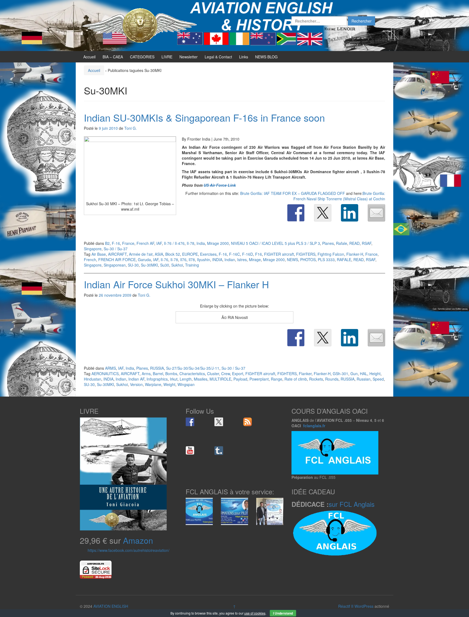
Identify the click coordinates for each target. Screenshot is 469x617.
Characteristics (192, 373)
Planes (328, 243)
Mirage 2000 (218, 243)
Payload (240, 379)
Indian (229, 259)
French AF (145, 243)
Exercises (208, 254)
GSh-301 (340, 373)
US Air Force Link (220, 185)
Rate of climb (295, 379)
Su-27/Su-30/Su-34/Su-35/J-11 (192, 368)
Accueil (89, 56)
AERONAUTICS (105, 373)
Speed (378, 379)
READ (354, 243)
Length (186, 379)
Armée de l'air (141, 254)
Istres (242, 259)
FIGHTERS (305, 254)
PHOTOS (308, 259)
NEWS (292, 259)
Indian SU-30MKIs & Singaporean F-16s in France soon (204, 117)
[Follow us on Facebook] (190, 421)
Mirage (255, 259)
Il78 (192, 259)
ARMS (110, 368)
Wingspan (186, 384)
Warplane (153, 384)
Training (192, 265)
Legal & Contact (218, 56)
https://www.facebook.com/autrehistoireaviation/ (128, 550)
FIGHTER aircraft (279, 254)
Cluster (213, 373)
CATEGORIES (142, 56)
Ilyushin (203, 259)
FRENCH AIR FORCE (117, 259)
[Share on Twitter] (322, 213)
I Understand (283, 613)
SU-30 (133, 265)
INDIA (217, 259)
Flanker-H (354, 254)
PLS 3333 (326, 259)
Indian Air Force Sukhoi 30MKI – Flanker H (176, 284)
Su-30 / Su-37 (116, 248)
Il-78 (190, 243)
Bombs (171, 373)
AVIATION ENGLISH (110, 606)
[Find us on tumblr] (218, 450)
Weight (169, 384)
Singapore (93, 248)
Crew (225, 373)
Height (375, 373)
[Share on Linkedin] (349, 213)
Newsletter (188, 56)
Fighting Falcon (331, 254)
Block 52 (172, 254)
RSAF (366, 243)
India (201, 243)
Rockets (316, 379)
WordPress (363, 606)
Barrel (158, 373)
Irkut (174, 379)
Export (237, 373)
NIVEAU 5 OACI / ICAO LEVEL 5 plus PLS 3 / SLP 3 (275, 243)
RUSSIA (157, 368)
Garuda (144, 259)
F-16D (247, 254)
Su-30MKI (149, 265)
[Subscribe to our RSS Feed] (247, 421)
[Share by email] (376, 213)
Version (136, 384)
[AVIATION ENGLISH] (139, 25)
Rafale (341, 243)
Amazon (138, 540)
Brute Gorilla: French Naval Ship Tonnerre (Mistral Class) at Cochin (339, 196)
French (90, 259)
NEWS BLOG (266, 56)
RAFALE (344, 259)
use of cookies (254, 613)
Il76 (183, 259)
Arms (146, 373)
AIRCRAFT (117, 254)
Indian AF (136, 379)
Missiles (200, 379)
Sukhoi (177, 265)
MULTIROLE (220, 379)
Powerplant (259, 379)
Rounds (331, 379)
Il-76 (164, 259)
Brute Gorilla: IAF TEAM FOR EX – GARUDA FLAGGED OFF (292, 193)
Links (243, 56)
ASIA (159, 254)
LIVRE (166, 56)
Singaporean (115, 265)
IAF (159, 243)
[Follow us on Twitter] (218, 421)
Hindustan (92, 379)
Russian (363, 379)
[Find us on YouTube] (190, 450)
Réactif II (345, 606)
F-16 (116, 243)
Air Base (98, 254)
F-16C (234, 254)
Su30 (164, 265)
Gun (354, 373)
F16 (258, 254)
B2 (107, 243)
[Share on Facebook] (296, 213)
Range (276, 379)
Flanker (305, 373)
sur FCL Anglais (352, 504)
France (128, 243)
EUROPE (190, 254)
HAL (363, 373)
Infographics (157, 379)
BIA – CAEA (113, 56)
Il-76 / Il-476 (174, 243)
